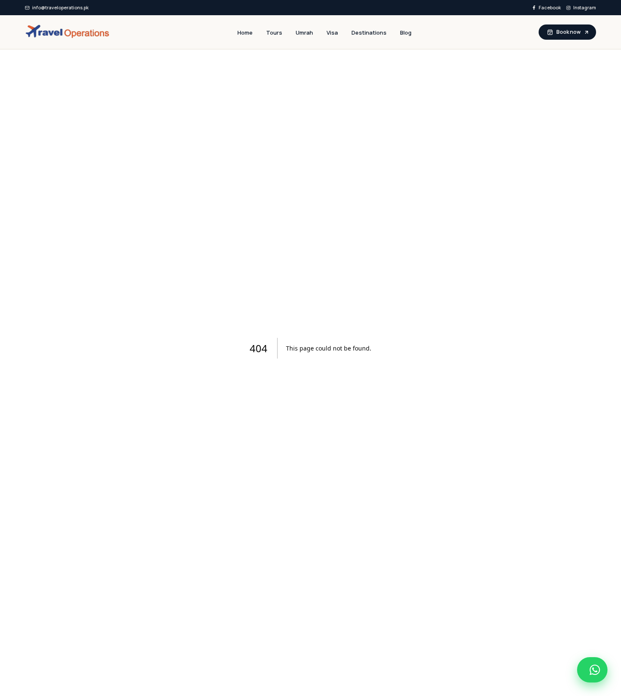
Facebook (550, 7)
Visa (332, 32)
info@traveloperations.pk (60, 7)
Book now (568, 31)
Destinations (369, 32)
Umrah (304, 32)
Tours (274, 32)
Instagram (584, 7)
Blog (405, 32)
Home (245, 32)
